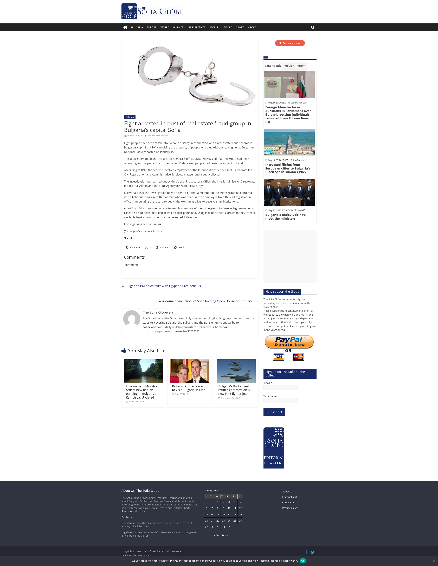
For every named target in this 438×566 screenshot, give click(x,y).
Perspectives (197, 27)
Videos (252, 27)
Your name (269, 396)
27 (206, 527)
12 (240, 508)
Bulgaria (137, 27)
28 (212, 527)
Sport (240, 27)
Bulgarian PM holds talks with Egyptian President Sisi (161, 286)
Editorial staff (290, 497)
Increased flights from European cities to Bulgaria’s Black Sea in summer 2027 (287, 168)
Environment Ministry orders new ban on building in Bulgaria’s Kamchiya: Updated (141, 391)
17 (229, 514)
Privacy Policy (290, 508)
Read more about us (133, 511)
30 (223, 527)
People (213, 27)
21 (212, 520)
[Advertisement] (290, 256)
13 (206, 514)
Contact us (288, 502)
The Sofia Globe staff (158, 135)
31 (229, 527)
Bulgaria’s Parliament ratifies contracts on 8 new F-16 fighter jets (234, 390)
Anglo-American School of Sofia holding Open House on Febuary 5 (208, 301)
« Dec (217, 535)
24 (229, 520)
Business (179, 27)
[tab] (272, 66)
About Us (287, 491)
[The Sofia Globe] (125, 27)
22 (217, 520)
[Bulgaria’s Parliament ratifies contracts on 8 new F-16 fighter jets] (236, 361)
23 (223, 520)
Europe (151, 27)
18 (234, 514)
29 (217, 527)
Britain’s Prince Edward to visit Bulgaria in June (188, 388)
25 (234, 520)
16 (223, 514)
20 (206, 520)
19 (240, 514)
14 (212, 514)
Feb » (225, 535)
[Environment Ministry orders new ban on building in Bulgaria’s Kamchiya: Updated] (143, 361)
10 (229, 508)
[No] (433, 561)
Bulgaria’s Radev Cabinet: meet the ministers (285, 216)
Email (267, 383)
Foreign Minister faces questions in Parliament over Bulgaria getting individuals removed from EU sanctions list (288, 114)
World (164, 27)
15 (217, 514)
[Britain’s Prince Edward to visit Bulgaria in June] (189, 361)
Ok (302, 560)
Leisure (227, 27)
